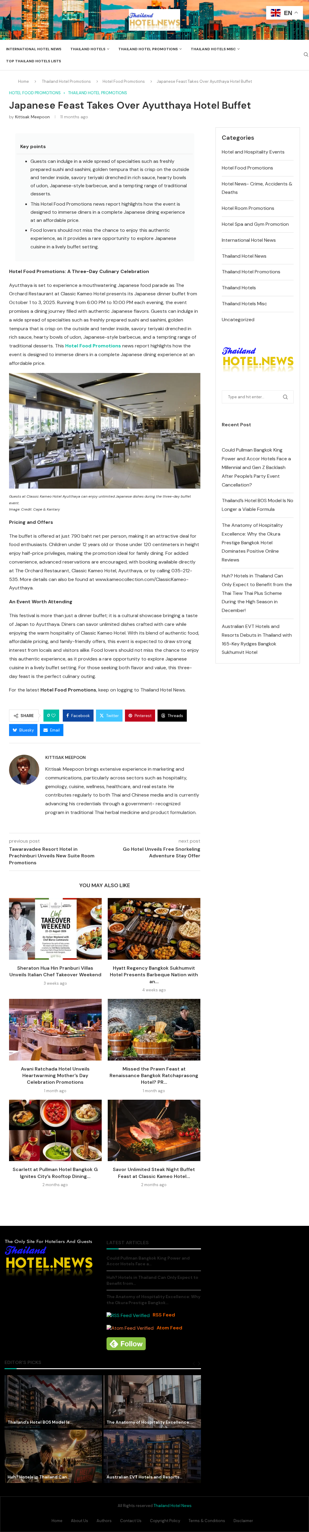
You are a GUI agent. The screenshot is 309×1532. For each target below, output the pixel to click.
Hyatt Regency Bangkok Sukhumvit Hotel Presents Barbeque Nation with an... (154, 975)
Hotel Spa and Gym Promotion (255, 224)
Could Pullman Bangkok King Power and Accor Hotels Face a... (148, 1261)
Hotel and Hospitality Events (253, 152)
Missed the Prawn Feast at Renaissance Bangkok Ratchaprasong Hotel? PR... (154, 1076)
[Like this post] (53, 716)
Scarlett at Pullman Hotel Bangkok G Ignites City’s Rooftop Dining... (55, 1172)
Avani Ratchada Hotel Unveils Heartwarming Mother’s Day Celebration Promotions (55, 1076)
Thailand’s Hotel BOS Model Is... (40, 1422)
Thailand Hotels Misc (213, 49)
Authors (104, 1520)
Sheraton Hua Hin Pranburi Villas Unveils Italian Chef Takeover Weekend (55, 971)
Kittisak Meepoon (32, 117)
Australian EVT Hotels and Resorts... (144, 1477)
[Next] (199, 1363)
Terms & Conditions (207, 1520)
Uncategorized (238, 319)
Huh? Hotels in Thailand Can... (39, 1477)
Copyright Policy (165, 1520)
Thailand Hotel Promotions (148, 49)
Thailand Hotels (87, 49)
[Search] (306, 55)
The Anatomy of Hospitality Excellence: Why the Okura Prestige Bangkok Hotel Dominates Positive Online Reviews (252, 542)
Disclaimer (243, 1520)
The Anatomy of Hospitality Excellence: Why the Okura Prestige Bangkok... (153, 1299)
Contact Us (131, 1520)
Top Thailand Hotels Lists (33, 61)
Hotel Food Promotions (124, 81)
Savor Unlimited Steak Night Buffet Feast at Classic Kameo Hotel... (154, 1172)
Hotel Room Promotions (248, 208)
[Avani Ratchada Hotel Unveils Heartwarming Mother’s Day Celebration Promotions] (55, 1030)
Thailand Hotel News (244, 256)
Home (23, 81)
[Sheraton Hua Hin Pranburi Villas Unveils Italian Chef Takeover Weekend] (55, 929)
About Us (79, 1520)
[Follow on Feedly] (126, 1343)
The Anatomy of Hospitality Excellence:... (150, 1422)
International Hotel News (33, 49)
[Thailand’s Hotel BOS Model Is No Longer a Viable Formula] (53, 1401)
